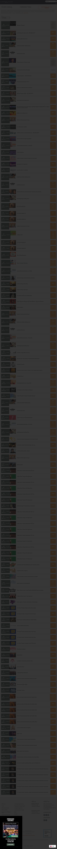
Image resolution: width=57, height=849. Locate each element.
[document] (28, 424)
